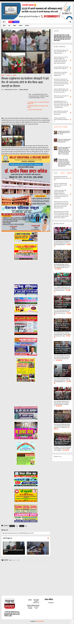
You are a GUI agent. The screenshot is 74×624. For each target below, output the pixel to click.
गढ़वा (9, 25)
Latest (14, 75)
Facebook (51, 602)
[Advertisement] (13, 102)
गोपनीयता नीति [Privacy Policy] (30, 607)
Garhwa (8, 75)
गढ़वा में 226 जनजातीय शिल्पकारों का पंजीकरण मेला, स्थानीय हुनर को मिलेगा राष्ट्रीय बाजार (64, 141)
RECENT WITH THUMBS (60, 127)
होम (4, 25)
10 (56, 437)
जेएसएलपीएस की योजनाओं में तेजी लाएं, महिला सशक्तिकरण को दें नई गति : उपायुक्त (64, 133)
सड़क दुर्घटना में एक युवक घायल (34, 551)
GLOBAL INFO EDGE (40, 621)
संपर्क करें (20, 25)
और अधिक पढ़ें (58, 269)
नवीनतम (14, 25)
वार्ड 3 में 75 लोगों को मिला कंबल (35, 109)
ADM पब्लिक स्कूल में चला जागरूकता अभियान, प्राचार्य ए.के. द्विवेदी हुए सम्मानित (62, 442)
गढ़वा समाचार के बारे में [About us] (36, 601)
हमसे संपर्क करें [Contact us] (36, 607)
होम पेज (2, 75)
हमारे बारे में (27, 25)
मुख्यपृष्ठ (30, 600)
